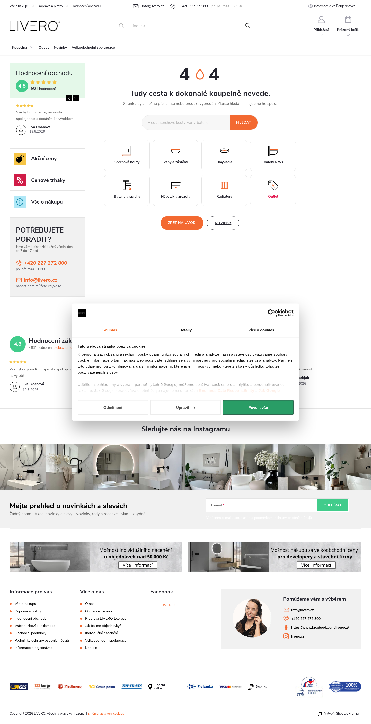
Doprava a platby (50, 6)
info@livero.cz (40, 280)
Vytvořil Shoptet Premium (342, 713)
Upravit (182, 407)
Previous (69, 98)
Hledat (248, 26)
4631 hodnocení (43, 89)
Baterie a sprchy (127, 196)
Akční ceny (44, 158)
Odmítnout (112, 407)
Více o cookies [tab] (261, 330)
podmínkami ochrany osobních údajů (283, 517)
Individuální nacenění (101, 633)
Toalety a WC (273, 162)
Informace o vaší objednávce (334, 6)
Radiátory (224, 196)
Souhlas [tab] (109, 330)
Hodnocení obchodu (86, 6)
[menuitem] (23, 47)
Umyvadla (224, 162)
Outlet (273, 196)
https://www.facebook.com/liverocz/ (320, 627)
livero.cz (297, 636)
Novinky (223, 223)
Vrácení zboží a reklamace (35, 625)
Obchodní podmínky (30, 633)
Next (76, 98)
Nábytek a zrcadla (175, 196)
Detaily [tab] (185, 330)
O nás (89, 604)
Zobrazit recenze (66, 347)
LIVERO (168, 605)
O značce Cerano (98, 611)
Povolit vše (258, 407)
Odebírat (333, 505)
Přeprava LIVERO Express (105, 619)
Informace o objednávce (33, 647)
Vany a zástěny (175, 162)
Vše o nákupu (19, 6)
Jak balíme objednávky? (103, 626)
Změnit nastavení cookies (106, 713)
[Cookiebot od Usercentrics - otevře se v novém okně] (271, 313)
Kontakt (91, 648)
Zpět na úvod (182, 222)
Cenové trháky (48, 180)
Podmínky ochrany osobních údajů (42, 640)
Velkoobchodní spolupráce (105, 641)
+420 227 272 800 (45, 262)
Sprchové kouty (126, 162)
